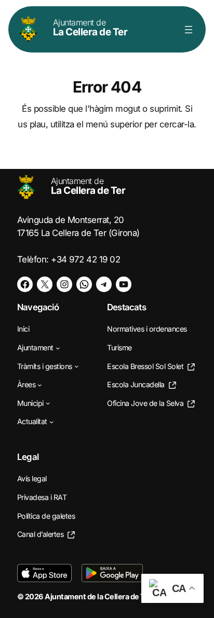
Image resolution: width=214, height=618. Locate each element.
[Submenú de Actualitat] (51, 421)
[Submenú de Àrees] (39, 385)
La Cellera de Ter (90, 27)
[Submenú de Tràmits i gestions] (76, 366)
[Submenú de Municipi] (48, 403)
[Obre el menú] (188, 29)
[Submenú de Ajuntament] (58, 348)
